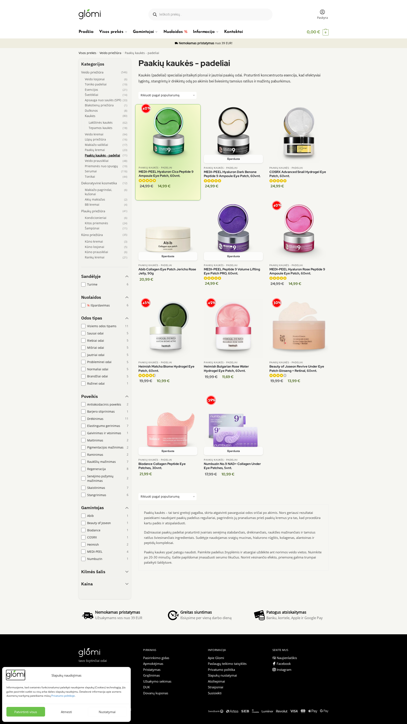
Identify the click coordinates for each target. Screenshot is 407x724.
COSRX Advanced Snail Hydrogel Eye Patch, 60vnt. (297, 174)
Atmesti (66, 712)
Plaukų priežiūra (93, 211)
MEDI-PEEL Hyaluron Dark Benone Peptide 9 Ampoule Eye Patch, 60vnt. (232, 174)
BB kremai (92, 204)
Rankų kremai (94, 257)
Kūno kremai (94, 241)
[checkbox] (105, 284)
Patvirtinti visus (25, 712)
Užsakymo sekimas (157, 681)
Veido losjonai (95, 79)
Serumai (91, 171)
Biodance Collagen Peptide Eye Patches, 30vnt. (162, 466)
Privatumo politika (221, 669)
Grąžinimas (151, 675)
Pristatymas (151, 669)
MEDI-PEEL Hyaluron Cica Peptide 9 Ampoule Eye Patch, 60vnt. (166, 174)
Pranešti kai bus (233, 195)
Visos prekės (87, 53)
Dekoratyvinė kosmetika (99, 183)
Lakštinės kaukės (101, 122)
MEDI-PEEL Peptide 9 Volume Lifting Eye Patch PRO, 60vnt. (232, 271)
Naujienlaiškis (287, 658)
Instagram (284, 669)
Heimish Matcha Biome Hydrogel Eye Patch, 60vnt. (166, 369)
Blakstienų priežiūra (99, 105)
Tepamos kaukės (100, 128)
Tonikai (90, 176)
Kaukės (90, 116)
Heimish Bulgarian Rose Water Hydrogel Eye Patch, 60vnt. (226, 369)
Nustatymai (107, 712)
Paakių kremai (95, 150)
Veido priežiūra (110, 53)
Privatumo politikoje (63, 696)
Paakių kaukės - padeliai (155, 167)
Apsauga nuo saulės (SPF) (103, 100)
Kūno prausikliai (96, 252)
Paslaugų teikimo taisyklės (227, 663)
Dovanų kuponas (155, 693)
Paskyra (322, 18)
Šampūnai (92, 228)
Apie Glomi (216, 658)
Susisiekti (215, 693)
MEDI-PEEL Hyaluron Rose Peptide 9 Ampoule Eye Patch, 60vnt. (297, 271)
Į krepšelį (168, 196)
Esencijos (91, 90)
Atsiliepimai (216, 681)
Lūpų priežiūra (95, 139)
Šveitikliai (91, 95)
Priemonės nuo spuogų (101, 166)
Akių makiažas (95, 199)
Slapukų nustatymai (222, 675)
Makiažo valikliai (96, 145)
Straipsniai (215, 687)
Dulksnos (91, 110)
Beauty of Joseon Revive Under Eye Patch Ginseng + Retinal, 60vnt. (296, 369)
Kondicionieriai (95, 218)
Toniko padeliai (96, 84)
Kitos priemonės (96, 223)
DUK (146, 687)
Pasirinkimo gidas (156, 658)
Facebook (284, 663)
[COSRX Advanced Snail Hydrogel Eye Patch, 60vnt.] (298, 133)
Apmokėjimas (153, 663)
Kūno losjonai (94, 247)
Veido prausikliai (97, 161)
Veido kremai (94, 134)
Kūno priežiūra (92, 235)
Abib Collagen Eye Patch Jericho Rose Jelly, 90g (167, 271)
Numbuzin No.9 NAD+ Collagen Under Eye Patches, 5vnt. (232, 466)
